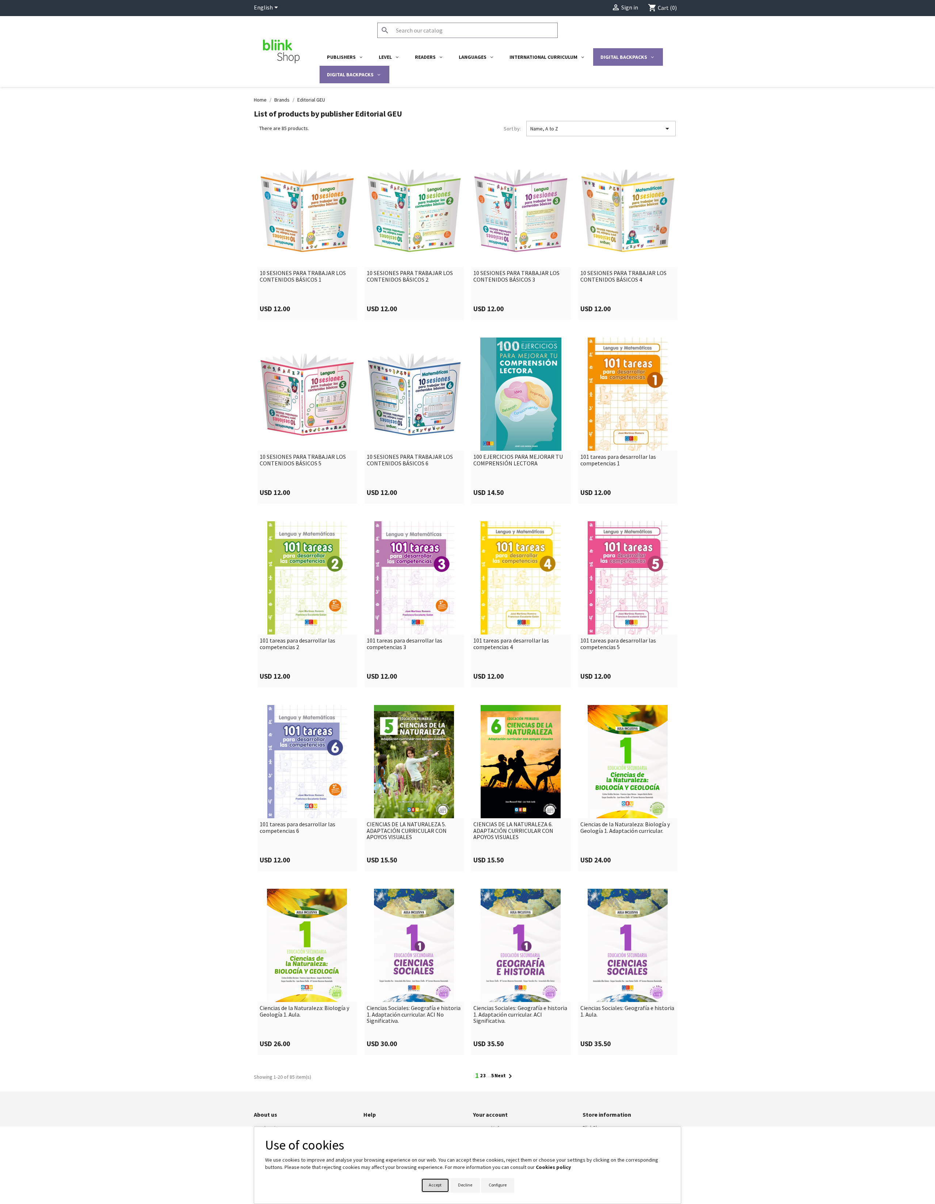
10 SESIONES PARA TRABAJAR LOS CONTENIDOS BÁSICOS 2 (410, 276)
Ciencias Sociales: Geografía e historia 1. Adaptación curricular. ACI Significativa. (520, 1014)
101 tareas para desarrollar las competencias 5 (618, 643)
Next (505, 1076)
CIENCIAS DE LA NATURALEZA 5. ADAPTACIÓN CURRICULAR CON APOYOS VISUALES (407, 831)
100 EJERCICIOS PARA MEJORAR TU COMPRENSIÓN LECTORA (518, 460)
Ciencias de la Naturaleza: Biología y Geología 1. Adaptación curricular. (625, 827)
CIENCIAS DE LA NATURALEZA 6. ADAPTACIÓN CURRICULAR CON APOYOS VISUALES (513, 831)
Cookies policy (553, 1167)
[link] (307, 237)
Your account (490, 1114)
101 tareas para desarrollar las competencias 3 (404, 643)
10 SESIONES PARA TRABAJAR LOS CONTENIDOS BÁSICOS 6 (410, 460)
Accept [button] (435, 1185)
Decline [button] (465, 1185)
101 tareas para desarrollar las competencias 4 (511, 643)
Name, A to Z (601, 128)
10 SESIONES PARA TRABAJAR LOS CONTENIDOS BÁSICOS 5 (303, 460)
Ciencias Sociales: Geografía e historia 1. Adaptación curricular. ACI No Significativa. (414, 1014)
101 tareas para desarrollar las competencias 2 (297, 643)
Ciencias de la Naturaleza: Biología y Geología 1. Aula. (304, 1011)
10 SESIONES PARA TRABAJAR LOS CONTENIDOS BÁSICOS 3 (516, 276)
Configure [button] (498, 1185)
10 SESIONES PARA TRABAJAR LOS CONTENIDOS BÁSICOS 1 (303, 276)
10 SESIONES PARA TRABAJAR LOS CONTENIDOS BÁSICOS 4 (623, 276)
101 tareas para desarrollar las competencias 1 (618, 460)
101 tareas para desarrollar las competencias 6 (297, 827)
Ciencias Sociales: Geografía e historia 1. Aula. (627, 1011)
